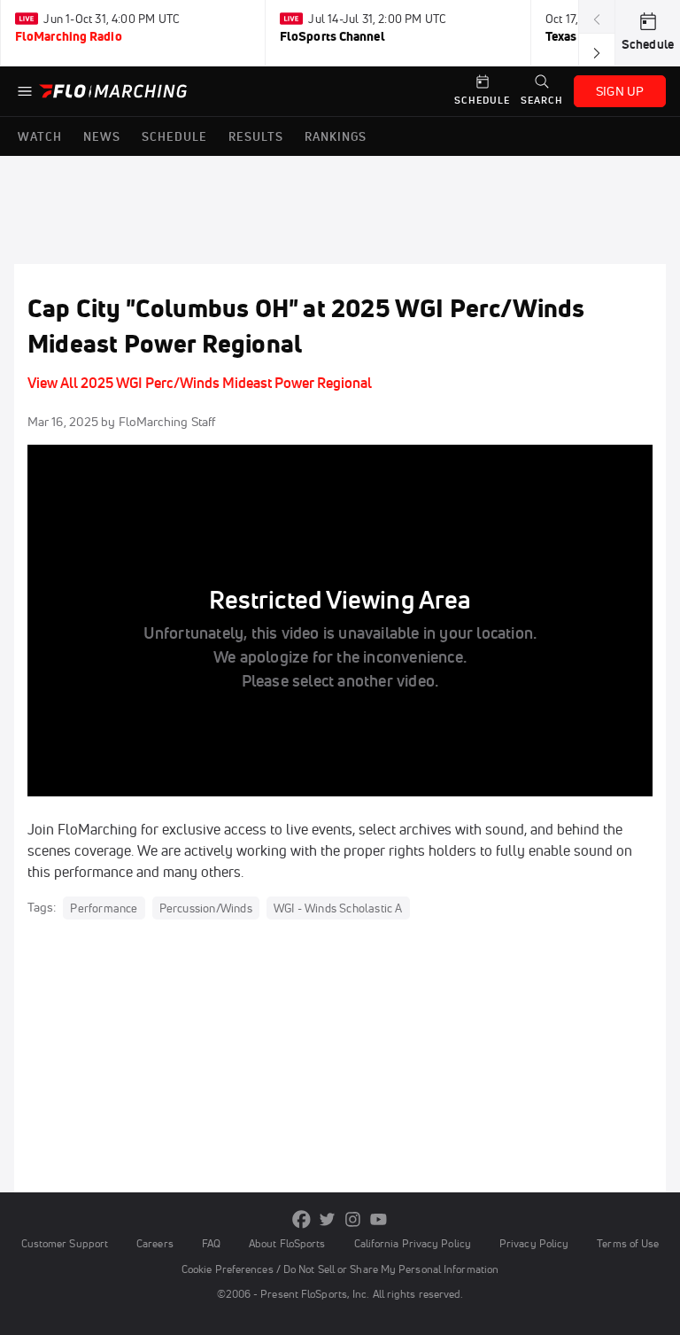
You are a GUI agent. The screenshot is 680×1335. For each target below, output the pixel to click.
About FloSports (287, 1243)
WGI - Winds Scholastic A (338, 908)
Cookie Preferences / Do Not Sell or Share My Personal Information (340, 1269)
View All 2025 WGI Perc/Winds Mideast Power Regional (199, 383)
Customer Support (65, 1243)
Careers (155, 1243)
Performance (103, 908)
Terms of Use (628, 1243)
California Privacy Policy (412, 1243)
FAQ (211, 1243)
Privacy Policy (533, 1243)
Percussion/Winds (205, 908)
